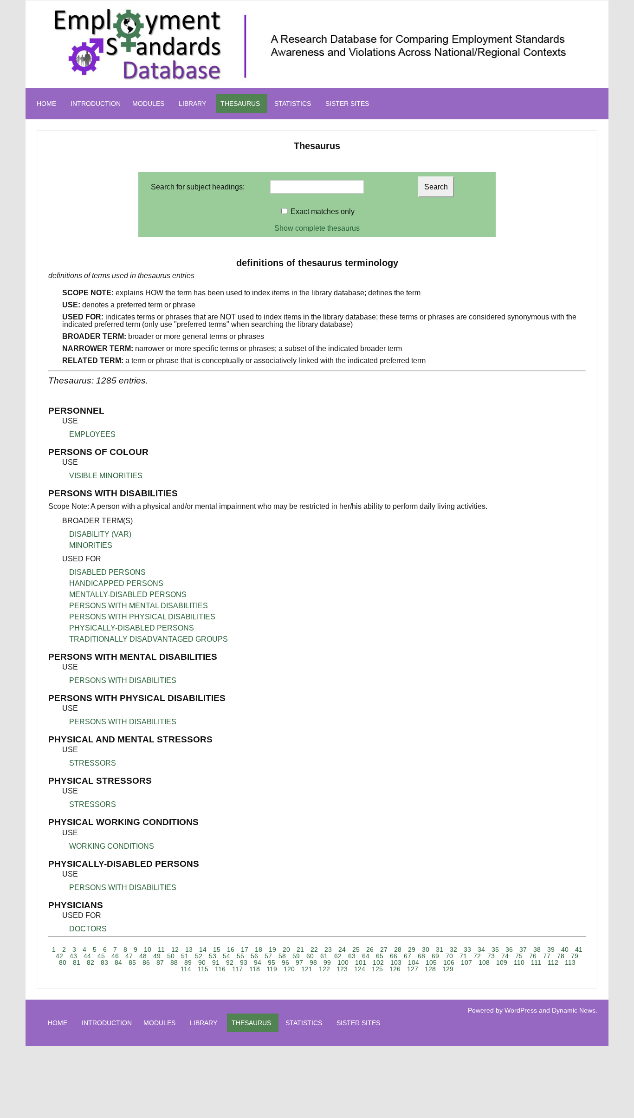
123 (342, 969)
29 (411, 949)
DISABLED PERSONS (107, 572)
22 (314, 949)
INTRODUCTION (96, 103)
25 (356, 949)
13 (189, 949)
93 (243, 962)
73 (491, 956)
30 (425, 949)
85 (132, 962)
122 (324, 969)
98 (313, 962)
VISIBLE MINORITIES (105, 476)
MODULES (148, 103)
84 (118, 962)
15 (216, 949)
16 (230, 949)
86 (146, 962)
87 (160, 962)
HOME (46, 103)
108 (484, 962)
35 (495, 949)
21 (300, 949)
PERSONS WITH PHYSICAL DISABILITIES (142, 617)
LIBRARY (192, 103)
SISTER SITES (347, 103)
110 (519, 962)
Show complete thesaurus (317, 228)
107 (466, 962)
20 (286, 949)
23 (328, 949)
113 (570, 962)
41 (578, 949)
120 (289, 969)
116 (220, 969)
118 (254, 969)
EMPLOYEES (92, 434)
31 (439, 949)
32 (453, 949)
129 (447, 969)
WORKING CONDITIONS (111, 846)
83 (104, 962)
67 (407, 956)
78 (560, 956)
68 (421, 956)
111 (536, 962)
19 (272, 949)
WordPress (521, 1010)
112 (553, 962)
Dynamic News (573, 1010)
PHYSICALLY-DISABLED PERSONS (131, 628)
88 (174, 962)
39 (551, 949)
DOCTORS (88, 929)
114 (186, 969)
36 (509, 949)
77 (546, 956)
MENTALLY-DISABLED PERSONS (128, 594)
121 (306, 969)
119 (271, 969)
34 (481, 949)
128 (430, 969)
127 (412, 969)
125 (377, 969)
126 (395, 969)
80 (62, 962)
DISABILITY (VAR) (100, 534)
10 (147, 949)
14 (203, 949)
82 (90, 962)
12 (175, 949)
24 (342, 949)
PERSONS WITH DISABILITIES (122, 680)
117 (237, 969)
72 (477, 956)
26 (370, 949)
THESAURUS (240, 103)
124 (359, 969)
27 (384, 949)
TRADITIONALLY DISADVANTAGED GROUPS (148, 639)
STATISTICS (292, 103)
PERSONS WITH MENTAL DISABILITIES (138, 606)
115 (203, 969)
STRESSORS (92, 763)
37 (523, 949)
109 (501, 962)
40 (565, 949)
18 (258, 949)
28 (397, 949)
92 (229, 962)
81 (76, 962)
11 (161, 949)
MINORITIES (90, 545)
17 (244, 949)
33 (467, 949)
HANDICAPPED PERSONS (116, 583)
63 (352, 956)
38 (537, 949)
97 (299, 962)
